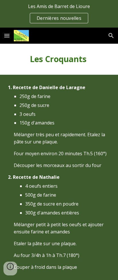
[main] (59, 59)
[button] (7, 35)
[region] (59, 14)
